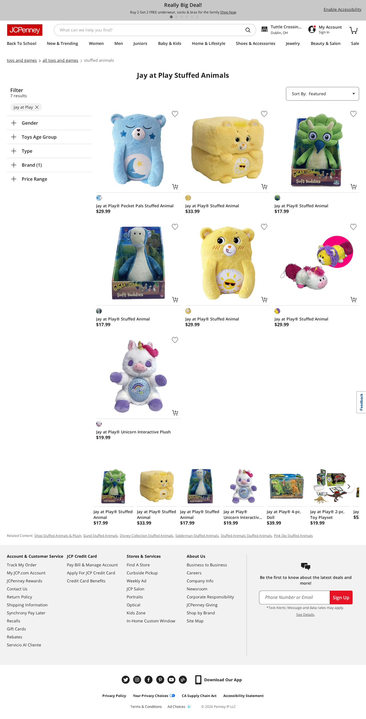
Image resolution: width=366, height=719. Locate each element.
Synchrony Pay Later (26, 613)
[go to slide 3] (181, 16)
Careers (194, 572)
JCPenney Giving (202, 605)
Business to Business (207, 564)
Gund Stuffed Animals (100, 535)
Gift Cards (16, 629)
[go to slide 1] (171, 16)
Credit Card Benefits (86, 580)
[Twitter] (126, 680)
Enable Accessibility (342, 9)
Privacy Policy (114, 695)
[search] (250, 30)
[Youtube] (172, 680)
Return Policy (19, 597)
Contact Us (17, 588)
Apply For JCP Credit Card (91, 572)
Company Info (200, 580)
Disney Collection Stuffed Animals (146, 535)
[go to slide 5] (191, 16)
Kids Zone (136, 613)
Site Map (195, 621)
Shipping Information (27, 605)
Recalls (13, 621)
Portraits (135, 597)
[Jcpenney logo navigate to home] (25, 30)
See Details (305, 614)
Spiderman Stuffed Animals (197, 535)
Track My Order (22, 564)
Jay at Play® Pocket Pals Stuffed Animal (135, 205)
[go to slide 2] (176, 16)
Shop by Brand (201, 613)
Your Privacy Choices (150, 695)
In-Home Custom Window (151, 621)
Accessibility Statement (243, 695)
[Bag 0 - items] (353, 30)
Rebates (14, 637)
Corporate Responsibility (210, 597)
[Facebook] (149, 680)
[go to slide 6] (197, 16)
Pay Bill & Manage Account (92, 564)
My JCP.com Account (26, 572)
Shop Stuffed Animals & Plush (57, 535)
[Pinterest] (160, 680)
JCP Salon (135, 588)
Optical (133, 605)
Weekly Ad (136, 580)
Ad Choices (176, 706)
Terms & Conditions (146, 706)
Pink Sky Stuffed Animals (293, 535)
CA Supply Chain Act (199, 695)
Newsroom (197, 588)
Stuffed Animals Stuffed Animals (246, 535)
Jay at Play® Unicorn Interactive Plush (133, 432)
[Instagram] (138, 680)
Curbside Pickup (142, 572)
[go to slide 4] (186, 16)
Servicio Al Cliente (24, 645)
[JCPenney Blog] (183, 680)
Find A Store (138, 564)
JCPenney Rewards (24, 580)
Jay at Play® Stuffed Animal (212, 205)
